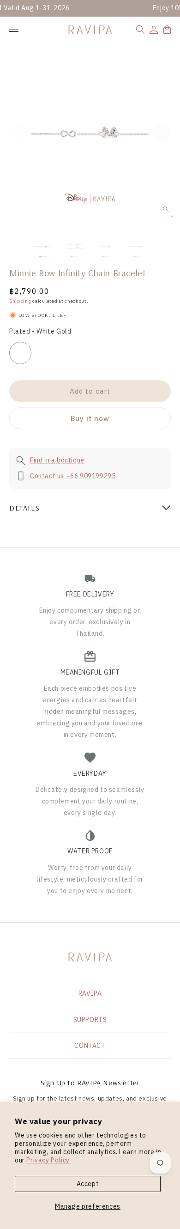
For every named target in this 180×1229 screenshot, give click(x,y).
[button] (140, 29)
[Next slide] (161, 132)
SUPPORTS (90, 1020)
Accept (88, 1184)
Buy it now (90, 418)
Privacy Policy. (48, 1160)
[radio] (20, 353)
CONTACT (89, 1045)
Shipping (20, 301)
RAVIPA (90, 993)
